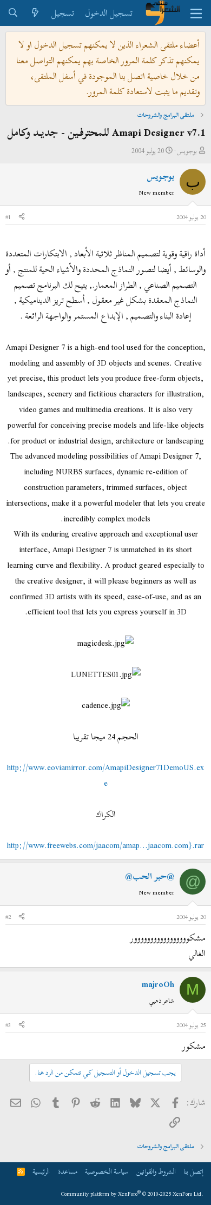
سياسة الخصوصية (106, 1171)
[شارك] (22, 217)
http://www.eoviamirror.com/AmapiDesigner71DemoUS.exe (105, 775)
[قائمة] (196, 13)
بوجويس (187, 151)
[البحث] (13, 13)
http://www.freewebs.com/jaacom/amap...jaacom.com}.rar (105, 845)
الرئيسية (41, 1171)
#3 (8, 1024)
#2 (8, 916)
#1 (8, 216)
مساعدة (67, 1171)
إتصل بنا (193, 1171)
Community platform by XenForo (132, 1194)
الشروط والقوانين (156, 1171)
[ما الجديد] (35, 13)
